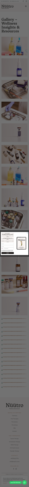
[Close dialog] (27, 233)
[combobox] (2, 248)
